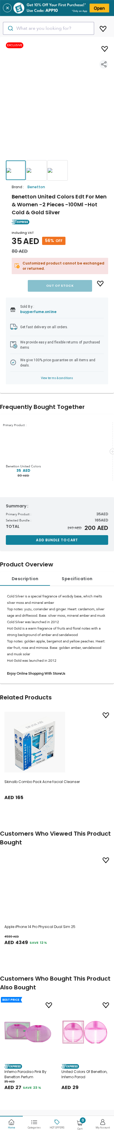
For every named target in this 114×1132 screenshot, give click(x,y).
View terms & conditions (57, 378)
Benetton (36, 186)
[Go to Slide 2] (36, 170)
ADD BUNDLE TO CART (57, 540)
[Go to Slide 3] (57, 170)
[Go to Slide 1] (16, 170)
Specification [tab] (77, 579)
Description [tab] (25, 579)
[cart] (103, 28)
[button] (57, 103)
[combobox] (48, 28)
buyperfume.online (38, 311)
